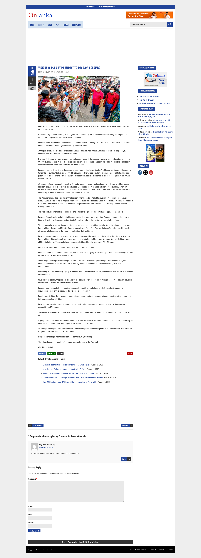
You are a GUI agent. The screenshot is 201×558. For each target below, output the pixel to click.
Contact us (76, 24)
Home (32, 24)
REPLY (130, 353)
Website (31, 522)
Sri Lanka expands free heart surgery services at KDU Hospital (66, 365)
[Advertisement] (100, 47)
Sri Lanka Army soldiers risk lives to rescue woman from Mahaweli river (154, 121)
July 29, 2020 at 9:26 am (46, 447)
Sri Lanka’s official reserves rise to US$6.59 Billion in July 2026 (154, 115)
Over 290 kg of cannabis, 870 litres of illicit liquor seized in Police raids (69, 382)
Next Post (125, 425)
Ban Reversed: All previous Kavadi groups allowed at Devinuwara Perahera (155, 138)
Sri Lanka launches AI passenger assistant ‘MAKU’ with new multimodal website (73, 378)
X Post (60, 353)
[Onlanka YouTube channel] (151, 171)
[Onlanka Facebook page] (140, 171)
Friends (41, 24)
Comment (32, 83)
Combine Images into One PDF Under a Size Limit (154, 103)
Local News (32, 88)
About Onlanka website (138, 550)
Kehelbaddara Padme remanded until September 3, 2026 (64, 369)
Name (31, 506)
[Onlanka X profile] (145, 171)
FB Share (42, 353)
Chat (50, 24)
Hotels (66, 24)
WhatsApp (51, 353)
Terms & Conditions (166, 550)
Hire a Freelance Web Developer (149, 96)
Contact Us (152, 550)
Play (57, 24)
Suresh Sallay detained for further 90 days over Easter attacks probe (68, 373)
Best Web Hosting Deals (146, 99)
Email (30, 514)
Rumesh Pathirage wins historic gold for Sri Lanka (155, 132)
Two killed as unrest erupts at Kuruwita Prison (154, 127)
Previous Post (37, 425)
